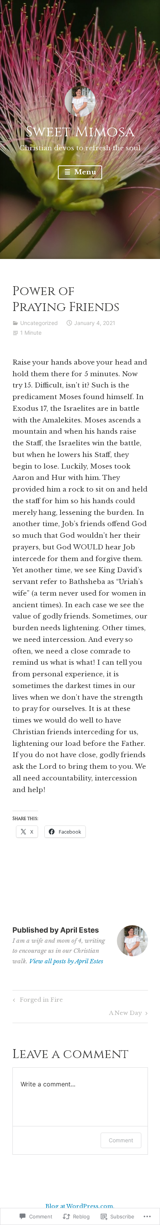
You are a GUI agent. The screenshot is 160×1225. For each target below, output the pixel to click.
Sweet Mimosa (80, 132)
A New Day (125, 1014)
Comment (121, 1140)
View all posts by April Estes (66, 961)
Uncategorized (39, 323)
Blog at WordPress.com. (80, 1206)
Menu (84, 172)
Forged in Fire (37, 1001)
